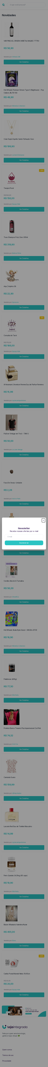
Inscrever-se (24, 543)
